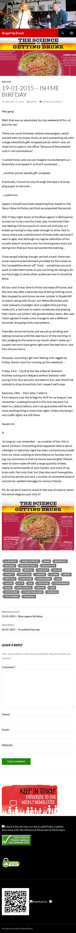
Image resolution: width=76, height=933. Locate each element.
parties (40, 587)
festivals (10, 579)
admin (33, 101)
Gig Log (6, 81)
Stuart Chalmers (32, 592)
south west (11, 592)
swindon (52, 592)
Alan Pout (11, 561)
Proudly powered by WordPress (17, 928)
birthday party (28, 565)
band (47, 561)
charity (9, 574)
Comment (9, 667)
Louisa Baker (61, 583)
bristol (28, 570)
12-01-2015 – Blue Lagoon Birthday (22, 614)
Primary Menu (71, 33)
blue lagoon (12, 570)
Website (7, 745)
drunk (66, 574)
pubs (52, 587)
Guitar (8, 583)
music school (23, 587)
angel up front (30, 561)
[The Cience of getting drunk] (38, 525)
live (30, 583)
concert (40, 574)
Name (6, 714)
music (8, 587)
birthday (10, 565)
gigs (58, 579)
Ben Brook (60, 561)
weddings (29, 596)
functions (26, 579)
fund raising (44, 579)
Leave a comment (52, 101)
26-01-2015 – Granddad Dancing (20, 627)
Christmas (24, 574)
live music (43, 583)
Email (6, 729)
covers (54, 574)
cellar (57, 570)
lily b (20, 583)
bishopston (48, 565)
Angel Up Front (13, 33)
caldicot (43, 570)
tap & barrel (12, 596)
